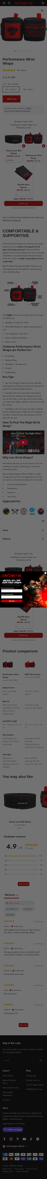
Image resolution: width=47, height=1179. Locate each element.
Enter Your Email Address (7, 588)
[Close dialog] (45, 573)
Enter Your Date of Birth (7, 594)
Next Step (11, 601)
